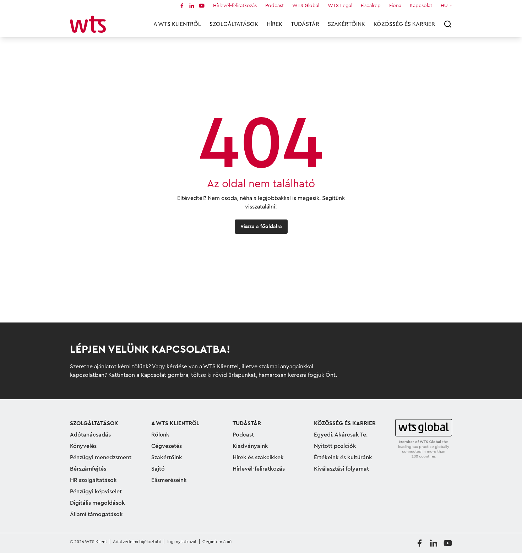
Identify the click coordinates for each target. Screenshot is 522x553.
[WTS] (423, 439)
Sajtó (158, 469)
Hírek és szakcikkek (258, 457)
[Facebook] (182, 6)
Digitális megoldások (97, 503)
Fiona (395, 5)
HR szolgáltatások (93, 480)
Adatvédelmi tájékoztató (137, 542)
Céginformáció (217, 542)
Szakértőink (346, 24)
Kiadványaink (250, 446)
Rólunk (160, 435)
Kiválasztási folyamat (341, 469)
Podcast (274, 5)
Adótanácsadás (90, 435)
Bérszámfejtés (88, 469)
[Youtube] (202, 6)
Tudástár (305, 24)
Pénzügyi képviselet (96, 491)
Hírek (274, 24)
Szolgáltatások (234, 24)
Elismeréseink (169, 480)
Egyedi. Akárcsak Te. (341, 435)
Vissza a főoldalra (261, 226)
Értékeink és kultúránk (343, 457)
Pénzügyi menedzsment (100, 457)
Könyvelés (83, 446)
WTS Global (305, 5)
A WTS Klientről (177, 24)
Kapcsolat (421, 5)
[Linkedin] (192, 6)
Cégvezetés (166, 446)
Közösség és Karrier (404, 24)
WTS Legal (340, 5)
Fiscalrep (371, 5)
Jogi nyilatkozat (182, 542)
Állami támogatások (96, 514)
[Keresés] (448, 24)
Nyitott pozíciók (335, 446)
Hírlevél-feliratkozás (235, 5)
